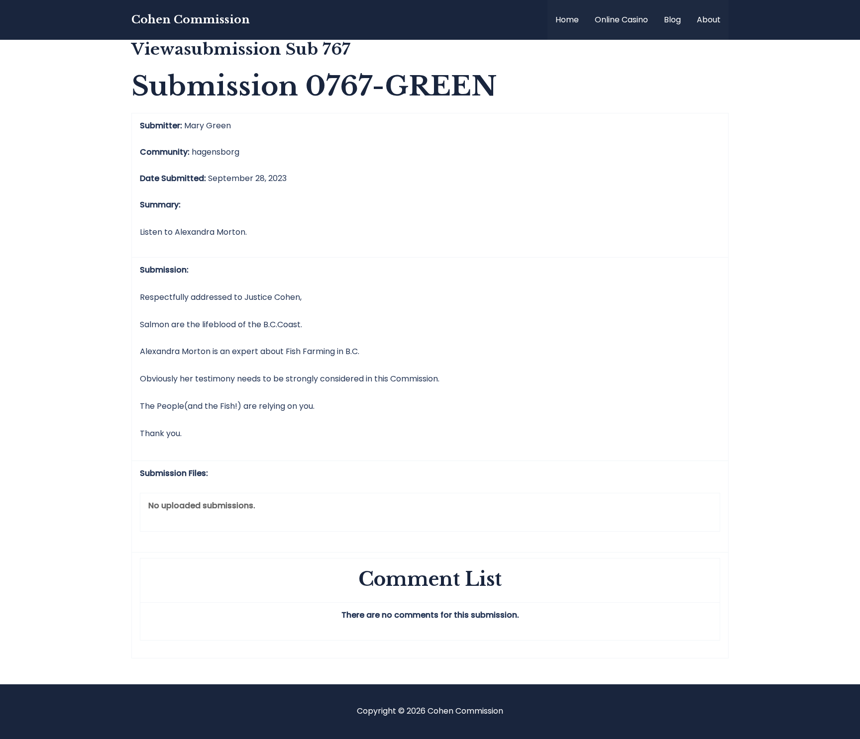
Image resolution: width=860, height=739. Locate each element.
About (709, 19)
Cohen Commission (190, 19)
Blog (672, 19)
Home (567, 19)
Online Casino (621, 19)
